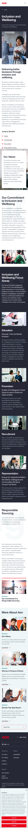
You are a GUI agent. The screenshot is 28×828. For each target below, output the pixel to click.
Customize (14, 818)
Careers (4, 761)
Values (6, 136)
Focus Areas (7, 144)
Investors (4, 764)
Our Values (5, 758)
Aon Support (5, 773)
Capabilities (16, 754)
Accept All (14, 825)
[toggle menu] (25, 3)
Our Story (4, 754)
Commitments (8, 140)
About (5, 9)
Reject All (14, 822)
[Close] (26, 790)
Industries (16, 758)
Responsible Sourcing (10, 148)
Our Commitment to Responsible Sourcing (10, 599)
